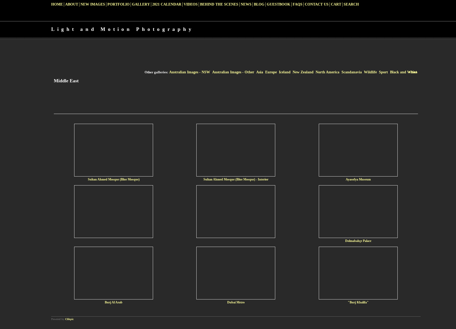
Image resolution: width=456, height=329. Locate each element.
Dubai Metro (236, 302)
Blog (259, 4)
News (246, 4)
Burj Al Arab (113, 302)
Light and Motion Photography (122, 29)
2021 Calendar (166, 4)
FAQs (297, 4)
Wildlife (370, 72)
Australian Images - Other (233, 72)
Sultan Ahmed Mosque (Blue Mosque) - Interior (235, 179)
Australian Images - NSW (189, 72)
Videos (191, 4)
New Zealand (303, 72)
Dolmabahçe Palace (358, 241)
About (71, 4)
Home (57, 4)
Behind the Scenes (219, 4)
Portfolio (118, 4)
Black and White (403, 72)
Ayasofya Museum (358, 179)
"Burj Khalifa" (358, 302)
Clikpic (69, 319)
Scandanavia (351, 72)
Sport (383, 72)
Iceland (285, 72)
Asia (259, 72)
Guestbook (278, 4)
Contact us (317, 4)
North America (327, 72)
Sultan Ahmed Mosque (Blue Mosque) (114, 179)
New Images (92, 4)
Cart (336, 4)
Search (351, 4)
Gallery (141, 4)
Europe (271, 72)
